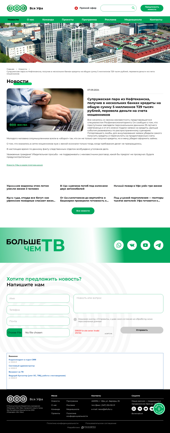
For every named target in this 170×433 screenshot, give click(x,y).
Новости (13, 19)
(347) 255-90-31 (108, 405)
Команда (48, 19)
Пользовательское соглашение (100, 423)
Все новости (83, 210)
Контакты (156, 19)
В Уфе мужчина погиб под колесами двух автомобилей (84, 187)
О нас (30, 19)
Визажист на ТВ (16, 372)
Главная (10, 69)
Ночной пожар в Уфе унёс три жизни (138, 185)
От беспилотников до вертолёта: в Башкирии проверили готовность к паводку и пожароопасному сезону (83, 200)
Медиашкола (133, 19)
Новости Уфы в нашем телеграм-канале (25, 165)
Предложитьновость (152, 8)
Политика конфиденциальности (77, 414)
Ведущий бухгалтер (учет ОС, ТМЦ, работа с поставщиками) (37, 375)
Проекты (68, 19)
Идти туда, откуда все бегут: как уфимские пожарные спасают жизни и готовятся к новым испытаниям (31, 200)
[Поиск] (132, 7)
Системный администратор (22, 366)
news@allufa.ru (105, 409)
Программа (89, 19)
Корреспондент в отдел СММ (22, 360)
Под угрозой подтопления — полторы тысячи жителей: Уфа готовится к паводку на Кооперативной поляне (138, 200)
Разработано (74, 427)
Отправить (142, 330)
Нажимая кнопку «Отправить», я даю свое (115, 320)
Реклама (110, 19)
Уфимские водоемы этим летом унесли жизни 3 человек (28, 187)
